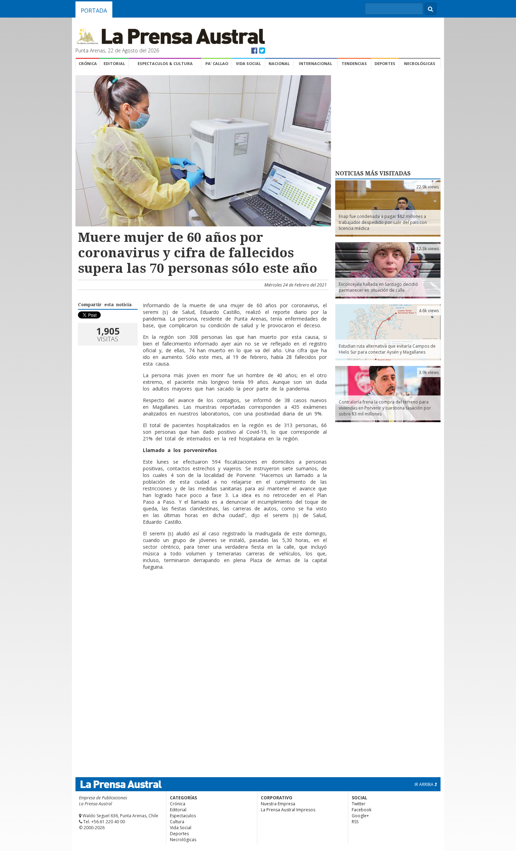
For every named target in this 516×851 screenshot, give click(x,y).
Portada (94, 10)
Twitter (358, 804)
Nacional (279, 63)
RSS (355, 822)
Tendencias (354, 63)
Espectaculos (183, 816)
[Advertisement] (202, 598)
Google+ (360, 816)
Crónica (88, 63)
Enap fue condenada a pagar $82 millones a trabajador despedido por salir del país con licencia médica (383, 222)
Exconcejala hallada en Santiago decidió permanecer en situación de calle (378, 287)
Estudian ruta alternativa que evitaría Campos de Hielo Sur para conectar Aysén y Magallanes (387, 349)
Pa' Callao (216, 63)
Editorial (114, 63)
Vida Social (248, 63)
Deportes (385, 63)
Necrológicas (419, 63)
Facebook (361, 810)
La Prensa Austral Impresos (288, 810)
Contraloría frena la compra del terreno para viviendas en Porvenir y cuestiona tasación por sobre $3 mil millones (385, 408)
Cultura (177, 822)
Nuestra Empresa (278, 804)
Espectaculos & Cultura (165, 63)
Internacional (315, 63)
